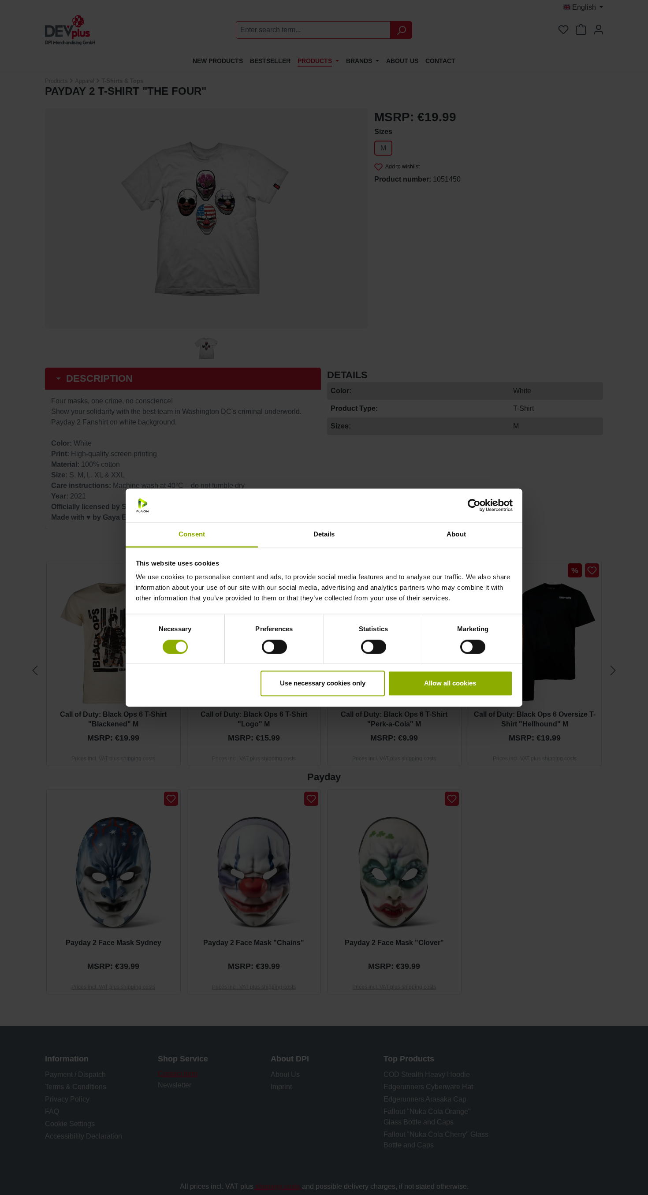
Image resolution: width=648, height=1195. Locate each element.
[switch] (274, 647)
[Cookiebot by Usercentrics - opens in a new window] (474, 505)
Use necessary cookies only (322, 683)
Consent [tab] (192, 534)
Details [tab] (324, 534)
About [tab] (456, 534)
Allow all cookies (450, 683)
